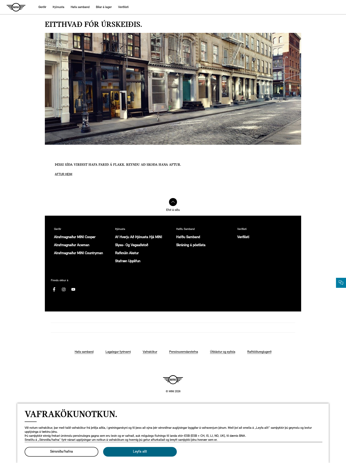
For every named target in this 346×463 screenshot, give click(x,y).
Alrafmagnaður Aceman (71, 245)
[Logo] (173, 379)
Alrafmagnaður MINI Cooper (75, 237)
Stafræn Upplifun (127, 261)
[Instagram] (63, 289)
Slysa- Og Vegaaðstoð (131, 245)
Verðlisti (243, 237)
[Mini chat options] (341, 283)
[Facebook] (54, 289)
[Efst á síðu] (173, 202)
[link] (80, 7)
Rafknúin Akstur (127, 253)
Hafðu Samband (188, 237)
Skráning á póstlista (190, 245)
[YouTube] (73, 289)
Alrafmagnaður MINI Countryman (78, 253)
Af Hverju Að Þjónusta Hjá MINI (138, 237)
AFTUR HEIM (63, 174)
